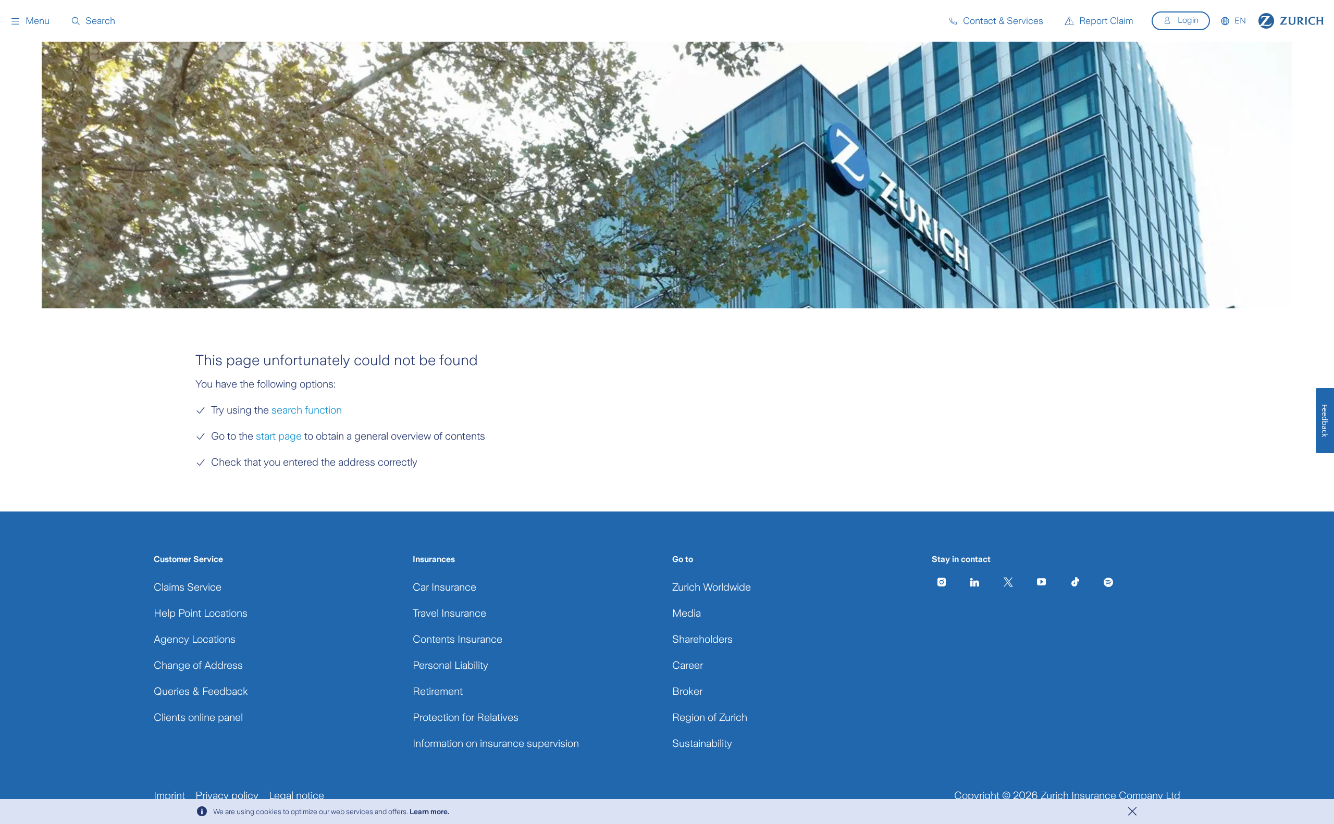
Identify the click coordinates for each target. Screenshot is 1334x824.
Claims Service (187, 587)
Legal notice (296, 795)
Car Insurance (444, 587)
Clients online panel (198, 717)
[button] (30, 21)
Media (686, 613)
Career (687, 665)
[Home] (1291, 21)
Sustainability (702, 743)
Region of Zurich (709, 717)
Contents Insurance (457, 639)
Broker (687, 691)
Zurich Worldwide (711, 587)
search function (306, 410)
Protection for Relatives (465, 717)
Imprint (169, 795)
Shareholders (702, 639)
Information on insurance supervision (496, 743)
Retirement (438, 691)
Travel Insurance (449, 613)
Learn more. (429, 811)
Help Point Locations (201, 613)
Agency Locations (195, 639)
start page (277, 436)
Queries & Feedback (201, 691)
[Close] (1132, 811)
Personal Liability (450, 665)
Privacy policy (226, 795)
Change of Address (198, 665)
